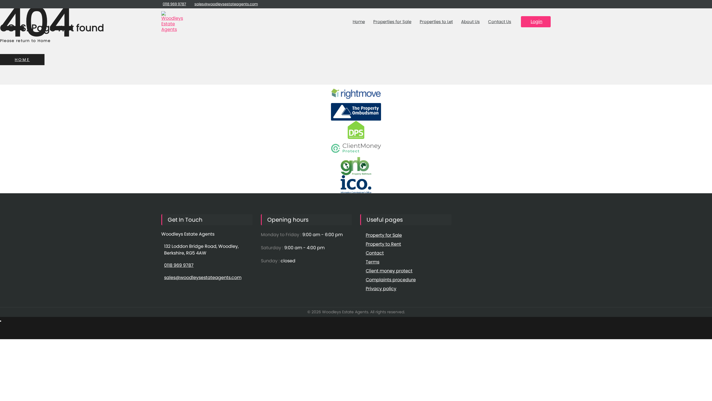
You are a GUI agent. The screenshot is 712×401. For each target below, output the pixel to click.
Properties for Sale (392, 22)
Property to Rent (383, 244)
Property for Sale (384, 235)
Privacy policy (381, 288)
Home (359, 22)
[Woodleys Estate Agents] (172, 21)
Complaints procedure (391, 280)
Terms (372, 262)
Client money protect (389, 271)
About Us (470, 22)
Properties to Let (436, 22)
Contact (375, 253)
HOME (22, 59)
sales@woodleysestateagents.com (226, 4)
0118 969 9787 (174, 4)
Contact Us (499, 22)
